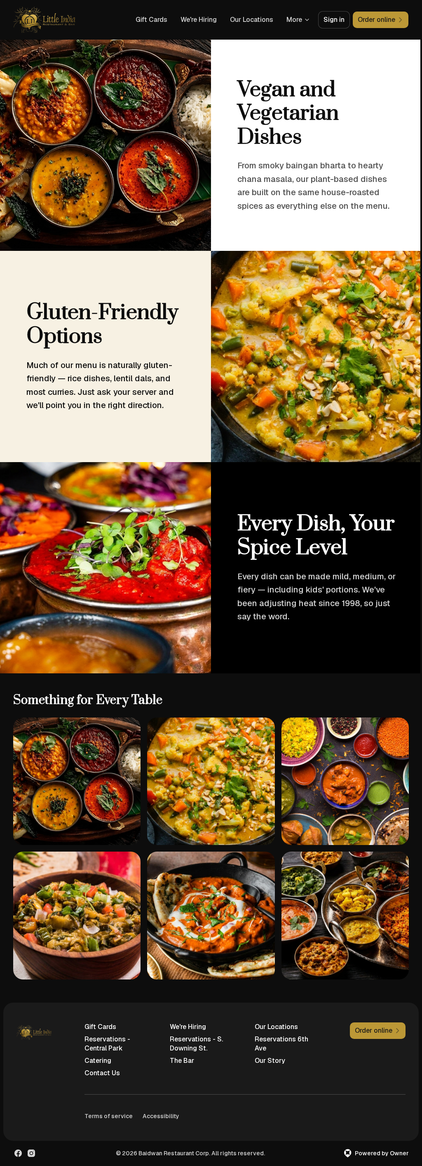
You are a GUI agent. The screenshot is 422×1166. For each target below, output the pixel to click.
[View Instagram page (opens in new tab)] (31, 1153)
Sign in (334, 19)
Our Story (270, 1060)
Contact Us (102, 1073)
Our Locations (251, 19)
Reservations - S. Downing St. (196, 1044)
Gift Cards (151, 19)
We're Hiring (199, 19)
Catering (97, 1060)
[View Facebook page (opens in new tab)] (18, 1153)
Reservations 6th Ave (281, 1044)
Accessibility (161, 1116)
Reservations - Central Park (107, 1044)
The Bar (182, 1060)
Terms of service (108, 1116)
